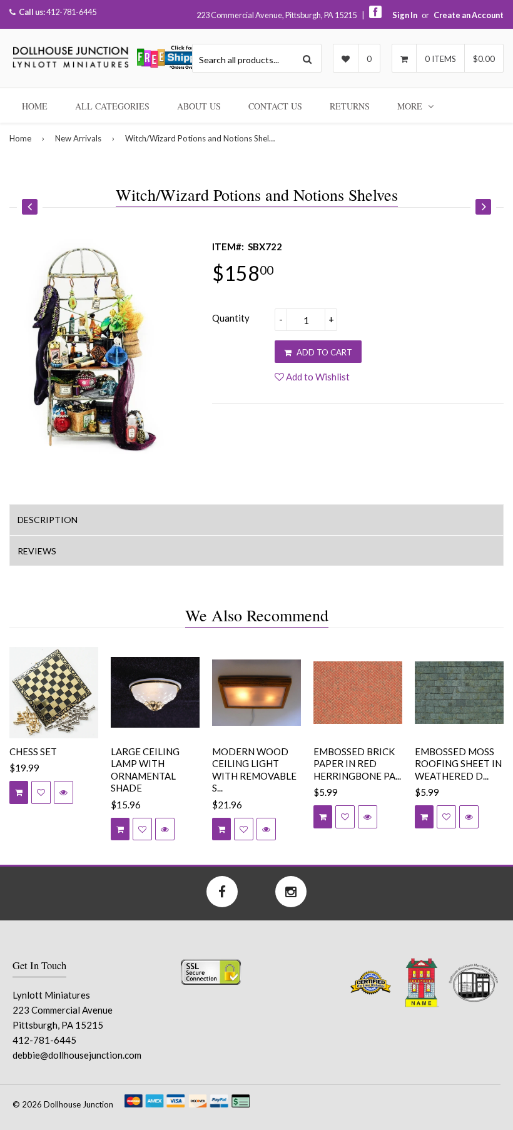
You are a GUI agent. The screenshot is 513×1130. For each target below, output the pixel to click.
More (411, 106)
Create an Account (469, 15)
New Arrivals (78, 138)
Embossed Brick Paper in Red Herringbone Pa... (357, 763)
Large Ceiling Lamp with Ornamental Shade (145, 770)
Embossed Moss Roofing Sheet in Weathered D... (458, 763)
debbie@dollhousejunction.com (77, 1055)
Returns (350, 106)
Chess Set (33, 751)
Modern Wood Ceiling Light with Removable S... (254, 770)
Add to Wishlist (317, 376)
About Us (199, 106)
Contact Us (275, 106)
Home (35, 106)
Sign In (404, 15)
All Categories (112, 106)
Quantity (231, 317)
